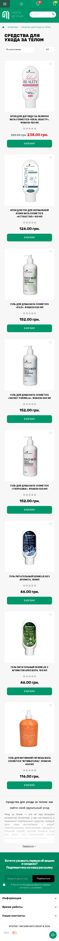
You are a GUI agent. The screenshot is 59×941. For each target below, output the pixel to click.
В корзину (29, 143)
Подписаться (43, 878)
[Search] (53, 14)
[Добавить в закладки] (50, 64)
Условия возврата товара (36, 884)
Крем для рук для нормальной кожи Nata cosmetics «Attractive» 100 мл (29, 213)
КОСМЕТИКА (13, 27)
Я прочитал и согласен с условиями (31, 886)
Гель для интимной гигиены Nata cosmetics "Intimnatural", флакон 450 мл (29, 761)
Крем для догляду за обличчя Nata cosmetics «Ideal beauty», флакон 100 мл (29, 119)
